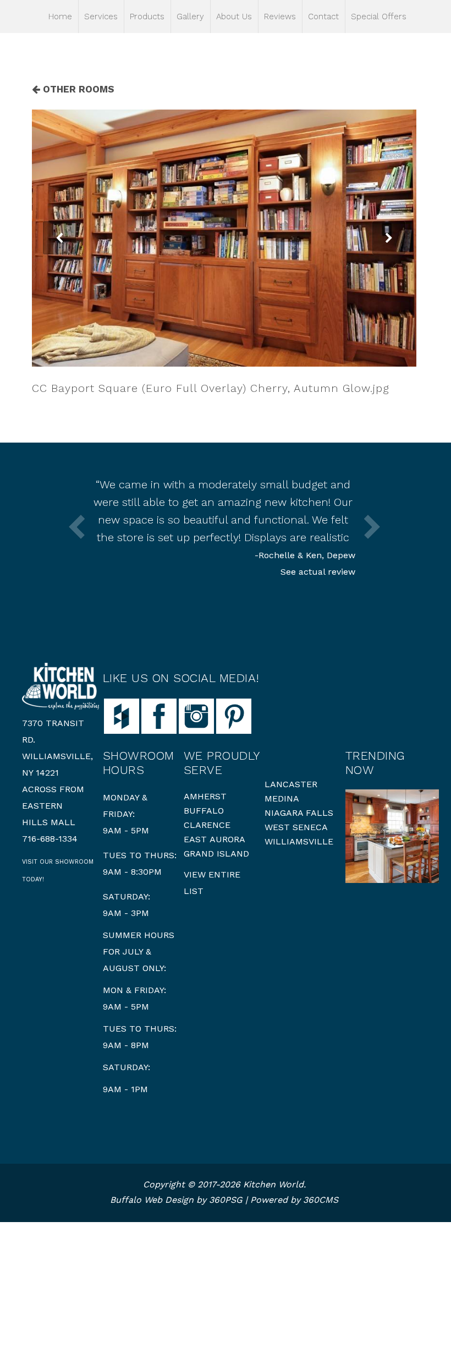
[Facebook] (159, 715)
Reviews (280, 16)
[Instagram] (196, 715)
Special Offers (378, 16)
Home (60, 16)
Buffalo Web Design (152, 1200)
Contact (323, 16)
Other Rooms (77, 89)
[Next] (388, 237)
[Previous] (59, 237)
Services (101, 16)
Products (147, 16)
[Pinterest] (233, 715)
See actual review (317, 571)
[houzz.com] (121, 715)
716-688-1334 (50, 838)
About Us (234, 16)
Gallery (190, 16)
